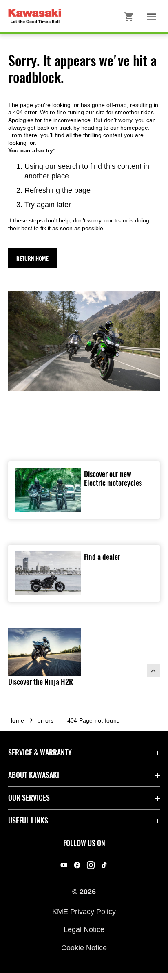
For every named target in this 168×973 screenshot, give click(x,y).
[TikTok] (104, 865)
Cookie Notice (84, 947)
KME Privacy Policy (84, 911)
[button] (32, 258)
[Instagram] (91, 865)
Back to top (153, 670)
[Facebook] (77, 865)
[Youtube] (64, 865)
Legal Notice (84, 929)
